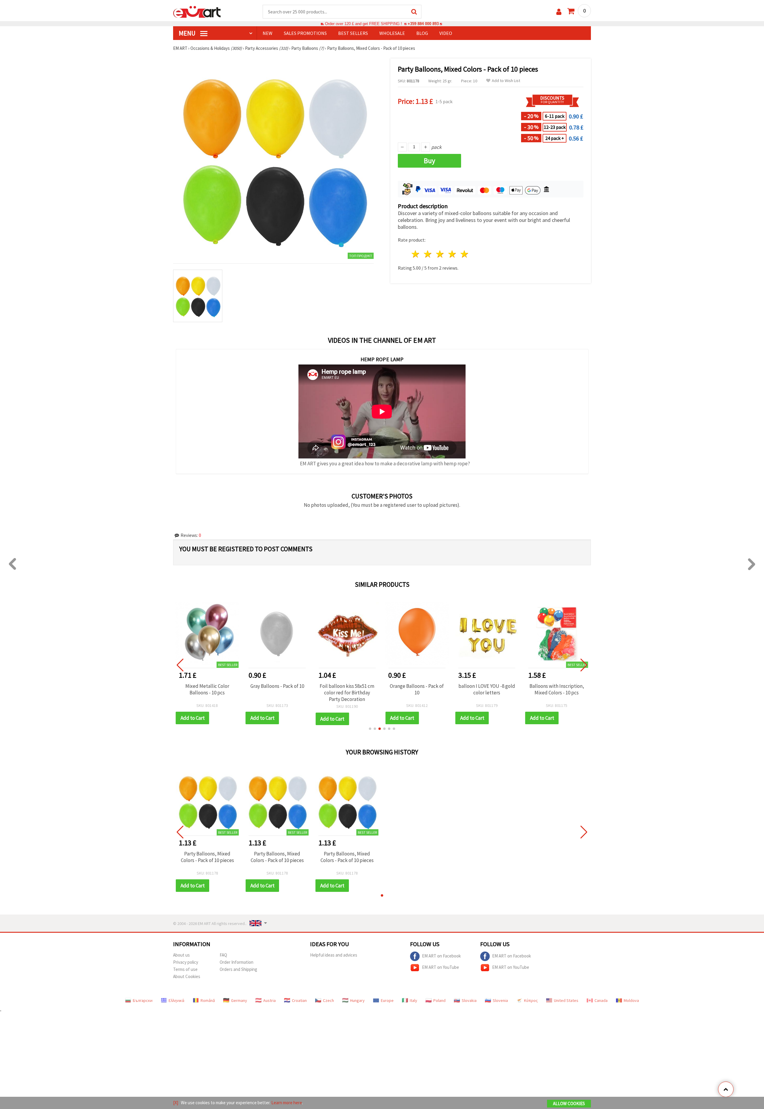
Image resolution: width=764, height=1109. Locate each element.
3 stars (440, 254)
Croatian (299, 1000)
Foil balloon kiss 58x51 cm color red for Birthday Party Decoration (347, 692)
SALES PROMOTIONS (305, 33)
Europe (387, 1000)
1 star (416, 254)
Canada (601, 1000)
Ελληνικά (176, 1000)
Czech (328, 1000)
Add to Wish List (506, 80)
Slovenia (500, 1000)
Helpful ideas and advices (333, 955)
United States (566, 1000)
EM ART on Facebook (441, 955)
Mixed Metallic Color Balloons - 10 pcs (207, 689)
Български (143, 1000)
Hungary (357, 1000)
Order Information (236, 962)
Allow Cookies (569, 1103)
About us (181, 955)
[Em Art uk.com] (197, 11)
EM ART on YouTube (440, 967)
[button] (370, 729)
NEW (267, 33)
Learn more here (286, 1102)
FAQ (223, 955)
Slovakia (469, 1000)
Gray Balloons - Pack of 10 (277, 686)
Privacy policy (185, 962)
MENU (188, 33)
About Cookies (186, 976)
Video (445, 33)
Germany (239, 1000)
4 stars (452, 254)
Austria (269, 1000)
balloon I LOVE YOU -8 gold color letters (486, 689)
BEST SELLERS (353, 33)
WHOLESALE (392, 33)
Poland (439, 1000)
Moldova (631, 1000)
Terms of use (185, 969)
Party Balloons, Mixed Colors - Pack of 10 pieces (207, 857)
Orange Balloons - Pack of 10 (417, 689)
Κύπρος (531, 1000)
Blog (422, 33)
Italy (413, 1000)
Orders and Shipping (238, 969)
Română (208, 1000)
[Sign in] (558, 11)
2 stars (428, 254)
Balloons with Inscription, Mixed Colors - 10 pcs (556, 689)
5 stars (464, 254)
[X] (175, 1102)
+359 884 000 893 (423, 23)
